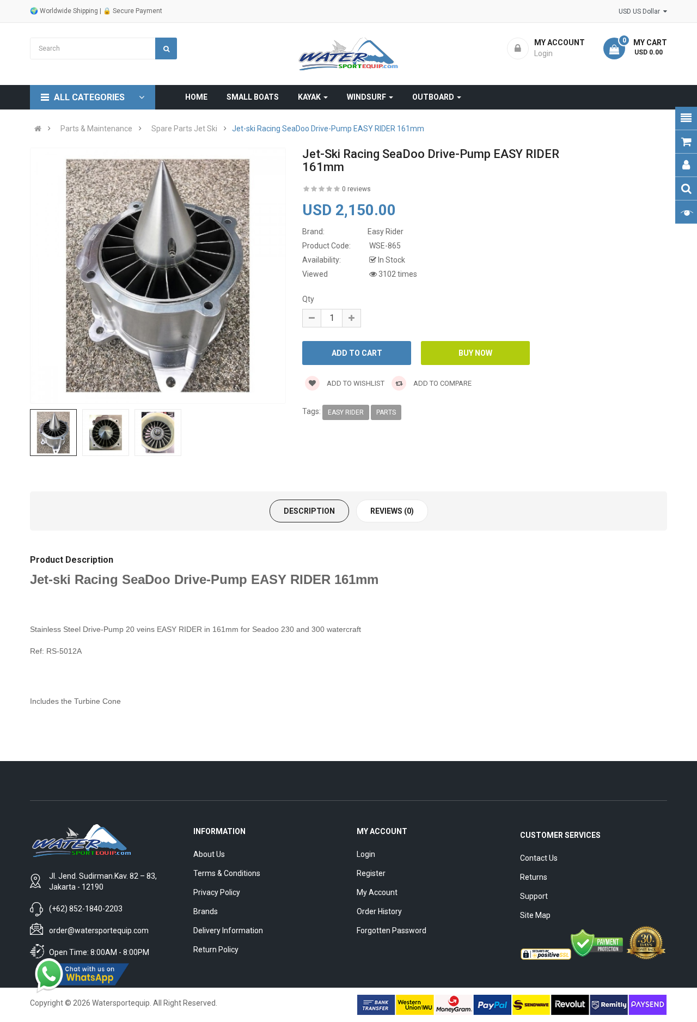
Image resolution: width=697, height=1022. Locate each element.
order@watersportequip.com (99, 930)
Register (371, 873)
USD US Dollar (641, 11)
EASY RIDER (346, 412)
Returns (533, 877)
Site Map (535, 915)
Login (366, 854)
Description (309, 511)
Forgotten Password (391, 930)
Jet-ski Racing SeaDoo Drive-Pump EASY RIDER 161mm (328, 128)
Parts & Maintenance (96, 128)
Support (534, 896)
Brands (205, 911)
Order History (379, 911)
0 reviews (356, 189)
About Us (209, 854)
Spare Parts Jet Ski (184, 128)
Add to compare (442, 383)
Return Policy (216, 949)
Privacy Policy (216, 892)
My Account (377, 892)
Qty (308, 299)
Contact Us (539, 858)
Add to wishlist (354, 383)
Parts (386, 412)
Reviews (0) (392, 511)
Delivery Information (228, 930)
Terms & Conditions (226, 873)
